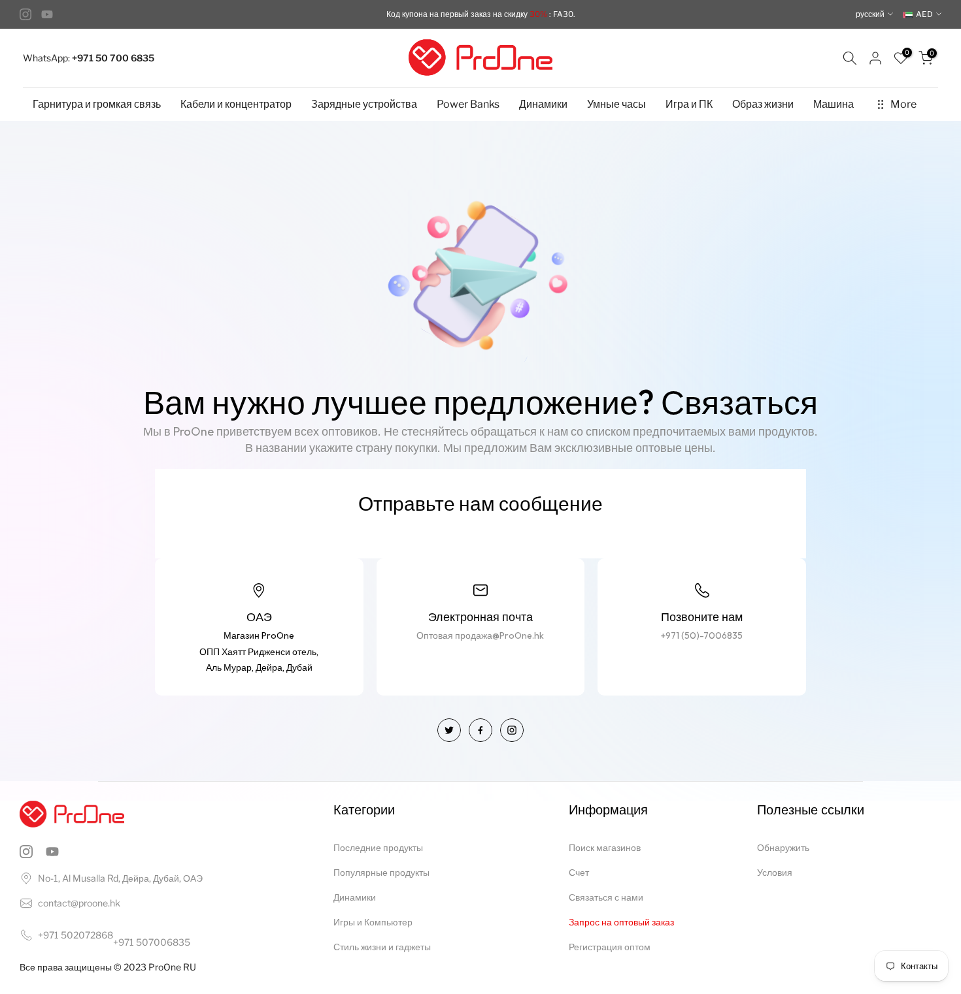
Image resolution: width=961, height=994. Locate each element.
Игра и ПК (689, 104)
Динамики (543, 104)
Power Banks (468, 104)
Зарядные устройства (364, 104)
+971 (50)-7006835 (702, 635)
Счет (579, 872)
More (903, 104)
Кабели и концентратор (236, 104)
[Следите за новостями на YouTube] (47, 14)
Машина (833, 104)
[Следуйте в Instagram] (25, 14)
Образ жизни (763, 104)
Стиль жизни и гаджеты (382, 946)
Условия (774, 872)
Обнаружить (783, 847)
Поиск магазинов (605, 847)
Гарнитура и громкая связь (97, 104)
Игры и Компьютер (373, 921)
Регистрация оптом (609, 946)
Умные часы (616, 104)
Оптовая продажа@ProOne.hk (480, 635)
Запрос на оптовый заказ (621, 921)
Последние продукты (378, 847)
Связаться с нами (606, 897)
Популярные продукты (381, 872)
